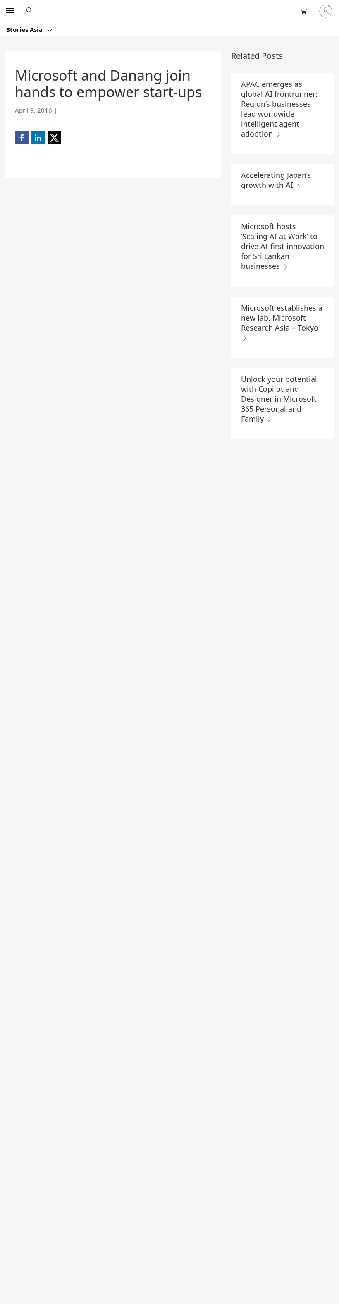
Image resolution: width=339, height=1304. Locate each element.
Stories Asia (25, 29)
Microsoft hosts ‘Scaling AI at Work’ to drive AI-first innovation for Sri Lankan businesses (282, 246)
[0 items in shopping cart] (306, 11)
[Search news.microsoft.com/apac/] (29, 10)
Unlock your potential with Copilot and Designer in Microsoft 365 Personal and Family (279, 399)
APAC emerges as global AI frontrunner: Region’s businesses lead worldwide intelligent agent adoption (279, 109)
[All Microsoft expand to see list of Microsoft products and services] (10, 11)
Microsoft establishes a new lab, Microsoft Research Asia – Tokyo (281, 318)
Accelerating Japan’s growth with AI (276, 180)
